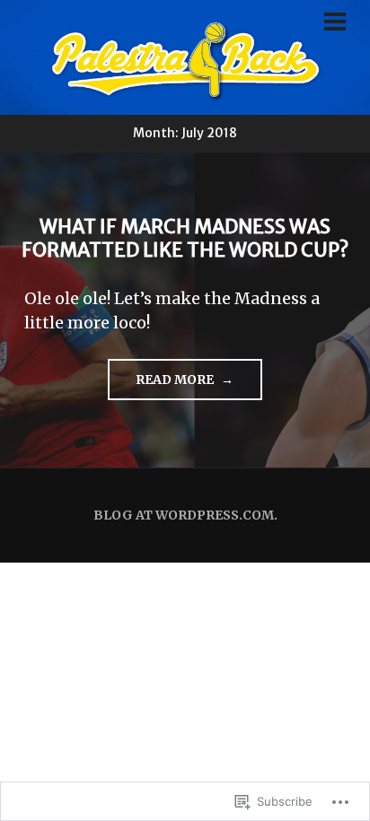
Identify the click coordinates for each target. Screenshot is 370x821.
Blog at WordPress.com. (185, 515)
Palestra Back (185, 63)
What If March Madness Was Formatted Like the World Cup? (185, 238)
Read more (162, 385)
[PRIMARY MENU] (335, 24)
